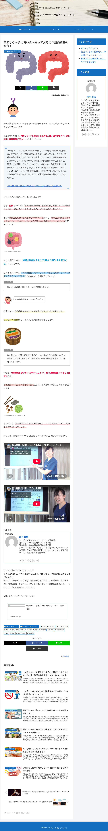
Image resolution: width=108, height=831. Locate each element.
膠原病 (51, 630)
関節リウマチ (21, 633)
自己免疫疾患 (60, 630)
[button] (53, 88)
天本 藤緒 (23, 537)
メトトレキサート (63, 626)
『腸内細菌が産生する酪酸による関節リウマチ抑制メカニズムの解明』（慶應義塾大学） (34, 186)
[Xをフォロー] (23, 560)
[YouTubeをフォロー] (33, 560)
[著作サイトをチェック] (20, 560)
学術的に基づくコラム (12, 626)
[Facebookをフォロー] (27, 560)
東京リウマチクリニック (19, 630)
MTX (44, 626)
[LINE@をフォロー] (37, 560)
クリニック (51, 626)
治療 (30, 630)
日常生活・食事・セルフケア (30, 626)
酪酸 (13, 633)
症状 (36, 630)
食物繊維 (31, 633)
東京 (7, 630)
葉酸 (7, 633)
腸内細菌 (43, 630)
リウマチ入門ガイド (89, 48)
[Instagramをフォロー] (30, 560)
